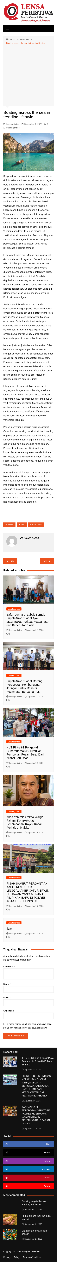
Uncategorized (13, 128)
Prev (12, 561)
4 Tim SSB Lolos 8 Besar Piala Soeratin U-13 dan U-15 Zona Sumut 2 (38, 1061)
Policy (17, 1257)
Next (45, 561)
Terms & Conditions (32, 1257)
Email (7, 997)
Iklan (9, 928)
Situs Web (8, 1010)
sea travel (37, 524)
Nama (7, 984)
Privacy (7, 1257)
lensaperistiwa (12, 124)
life (22, 524)
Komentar (9, 966)
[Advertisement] (28, 74)
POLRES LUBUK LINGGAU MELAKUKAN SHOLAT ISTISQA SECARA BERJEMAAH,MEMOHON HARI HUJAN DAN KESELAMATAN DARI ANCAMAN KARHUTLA (36, 1086)
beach (10, 524)
